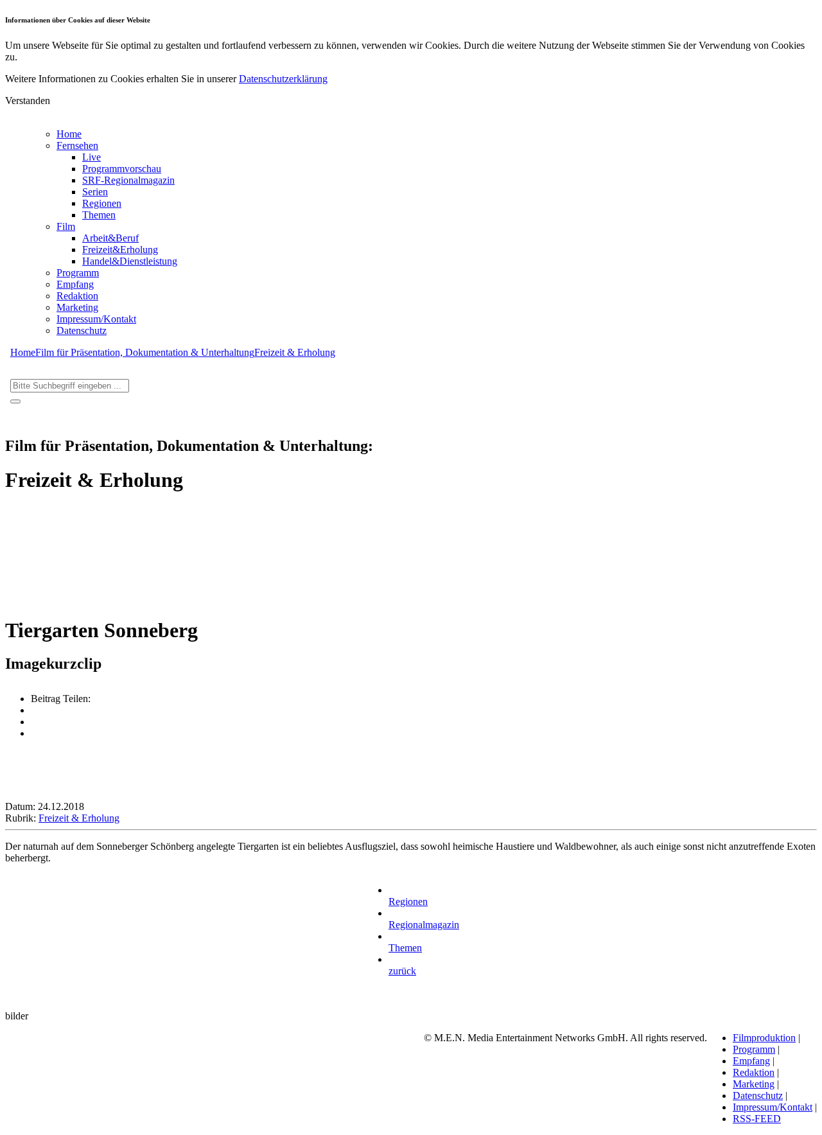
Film (66, 226)
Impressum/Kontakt (96, 318)
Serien (95, 191)
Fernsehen (77, 145)
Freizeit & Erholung (294, 352)
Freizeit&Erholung (120, 249)
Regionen (101, 203)
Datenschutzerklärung (283, 78)
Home (69, 133)
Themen (99, 214)
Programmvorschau (121, 168)
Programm (78, 272)
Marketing (77, 307)
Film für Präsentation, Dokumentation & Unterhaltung (144, 352)
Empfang (75, 284)
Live (91, 157)
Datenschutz (82, 330)
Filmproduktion (764, 1037)
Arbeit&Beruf (110, 238)
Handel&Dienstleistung (129, 261)
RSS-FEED (757, 1118)
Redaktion (77, 295)
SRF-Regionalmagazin (128, 180)
